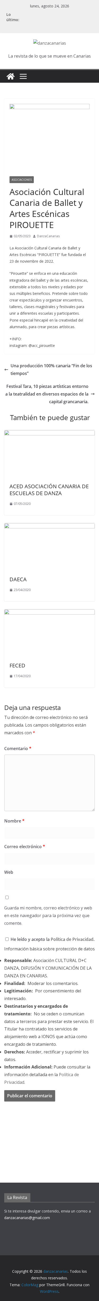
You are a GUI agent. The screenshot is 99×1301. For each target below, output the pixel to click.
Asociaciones (22, 180)
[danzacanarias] (10, 76)
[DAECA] (49, 527)
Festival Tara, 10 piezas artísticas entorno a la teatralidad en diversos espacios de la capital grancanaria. (46, 394)
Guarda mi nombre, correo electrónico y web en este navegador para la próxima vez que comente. (48, 915)
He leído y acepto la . (52, 939)
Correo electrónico (24, 846)
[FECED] (49, 613)
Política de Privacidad (72, 939)
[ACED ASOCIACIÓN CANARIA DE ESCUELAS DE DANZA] (49, 434)
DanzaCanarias (48, 236)
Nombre (14, 821)
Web (8, 872)
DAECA (18, 579)
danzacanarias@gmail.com (27, 1217)
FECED (17, 665)
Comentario (17, 748)
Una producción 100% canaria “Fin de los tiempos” (51, 369)
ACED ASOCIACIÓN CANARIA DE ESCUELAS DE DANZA (49, 490)
